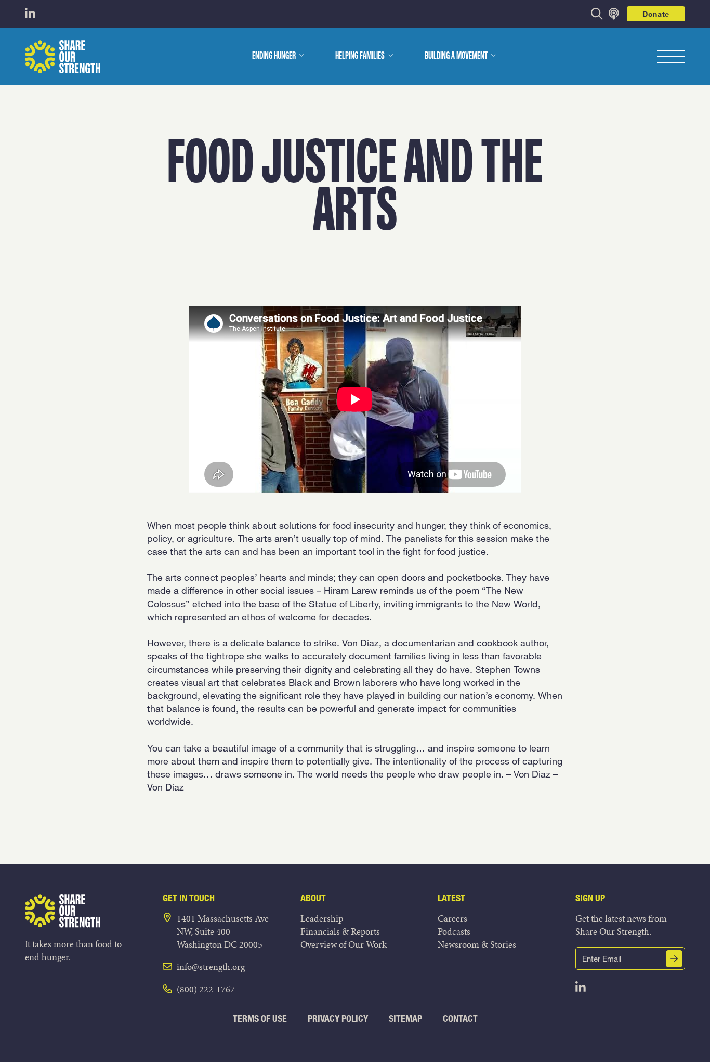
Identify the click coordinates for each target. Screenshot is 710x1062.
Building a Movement (456, 56)
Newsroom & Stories (477, 944)
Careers (452, 918)
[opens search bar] (597, 14)
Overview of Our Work (343, 944)
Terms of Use (260, 1019)
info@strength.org (211, 966)
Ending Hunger (274, 56)
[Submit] (674, 958)
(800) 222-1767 (206, 988)
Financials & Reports (340, 931)
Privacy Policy (338, 1019)
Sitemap (405, 1019)
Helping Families (360, 56)
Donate (655, 13)
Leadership (321, 918)
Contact (460, 1019)
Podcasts (454, 931)
